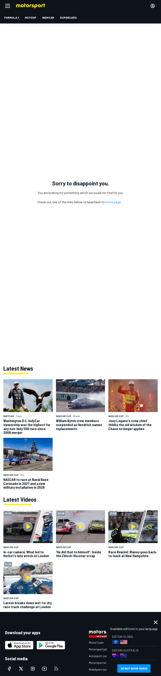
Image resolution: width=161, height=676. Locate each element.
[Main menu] (7, 6)
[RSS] (56, 668)
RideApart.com (98, 669)
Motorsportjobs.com (102, 649)
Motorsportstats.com (103, 662)
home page (113, 202)
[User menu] (152, 6)
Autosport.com (98, 656)
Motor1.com (96, 642)
